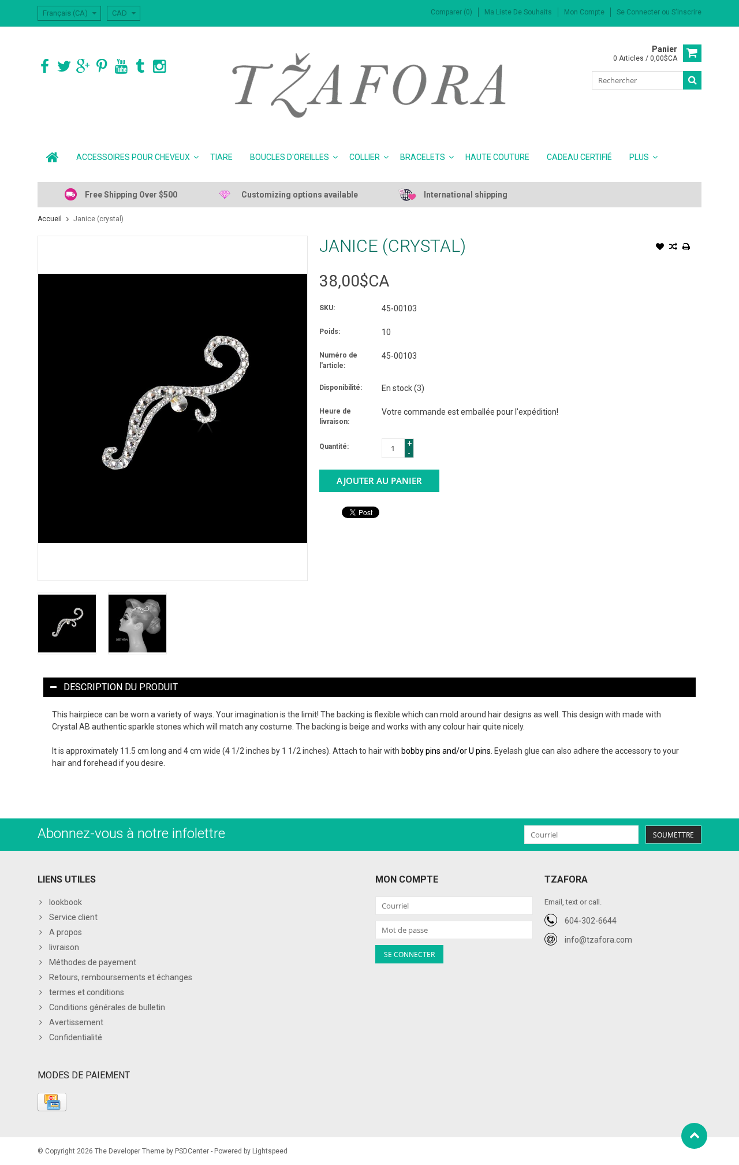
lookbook (65, 902)
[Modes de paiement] (52, 1102)
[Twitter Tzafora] (64, 67)
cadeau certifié (579, 157)
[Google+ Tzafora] (83, 67)
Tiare (221, 157)
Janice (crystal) (98, 219)
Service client (73, 917)
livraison (64, 947)
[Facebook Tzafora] (45, 67)
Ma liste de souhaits (518, 12)
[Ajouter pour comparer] (673, 248)
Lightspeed (270, 1151)
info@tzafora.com (598, 939)
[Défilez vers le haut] (694, 1136)
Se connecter (639, 12)
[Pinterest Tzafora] (102, 67)
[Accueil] (53, 157)
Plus (639, 157)
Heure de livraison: (335, 416)
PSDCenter (192, 1151)
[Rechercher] (692, 80)
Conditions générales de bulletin (107, 1007)
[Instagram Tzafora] (159, 67)
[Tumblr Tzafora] (140, 67)
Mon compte (584, 12)
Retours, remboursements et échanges (120, 977)
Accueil (50, 219)
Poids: (329, 331)
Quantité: (334, 446)
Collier (364, 157)
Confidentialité (75, 1037)
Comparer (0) (451, 12)
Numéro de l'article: (338, 360)
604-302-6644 (591, 920)
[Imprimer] (686, 248)
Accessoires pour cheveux (133, 157)
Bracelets (422, 157)
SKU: (327, 308)
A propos (65, 932)
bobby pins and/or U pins (446, 750)
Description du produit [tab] (121, 687)
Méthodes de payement (92, 962)
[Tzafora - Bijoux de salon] (370, 85)
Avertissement (76, 1022)
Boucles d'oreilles (289, 157)
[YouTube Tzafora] (121, 67)
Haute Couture (497, 157)
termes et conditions (86, 992)
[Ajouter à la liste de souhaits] (660, 248)
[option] (67, 623)
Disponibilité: (340, 388)
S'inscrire (686, 12)
